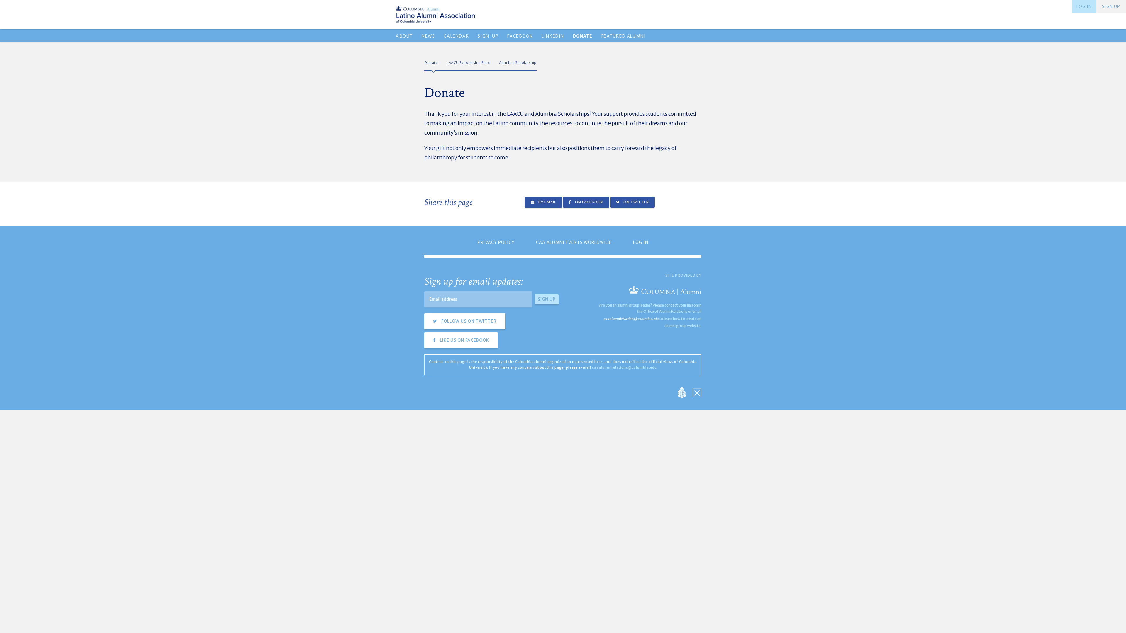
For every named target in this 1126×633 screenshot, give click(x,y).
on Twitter (636, 202)
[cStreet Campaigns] (697, 392)
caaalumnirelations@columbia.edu (631, 318)
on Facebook (588, 202)
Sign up (1111, 6)
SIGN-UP (488, 36)
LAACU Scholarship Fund (468, 62)
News (428, 36)
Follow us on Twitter (468, 321)
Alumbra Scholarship (518, 62)
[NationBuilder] (685, 392)
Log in (1084, 6)
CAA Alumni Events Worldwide (574, 242)
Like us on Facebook (464, 340)
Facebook (520, 36)
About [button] (404, 36)
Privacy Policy (496, 242)
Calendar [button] (456, 36)
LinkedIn (553, 36)
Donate (431, 62)
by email (546, 202)
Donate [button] (582, 36)
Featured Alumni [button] (623, 36)
